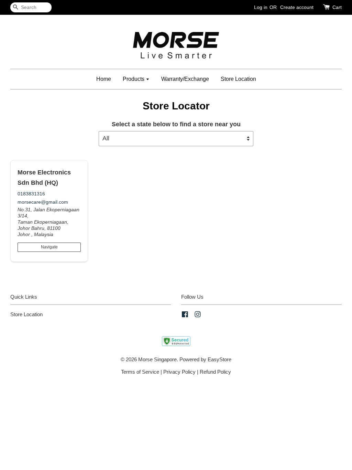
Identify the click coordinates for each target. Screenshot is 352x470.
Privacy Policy (179, 372)
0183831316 (31, 193)
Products (134, 79)
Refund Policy (215, 372)
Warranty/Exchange (185, 79)
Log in (260, 7)
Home (103, 79)
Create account (297, 7)
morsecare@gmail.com (43, 202)
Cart (337, 7)
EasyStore (219, 359)
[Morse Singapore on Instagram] (197, 315)
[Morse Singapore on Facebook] (185, 315)
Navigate (49, 247)
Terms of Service (140, 372)
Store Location (238, 79)
